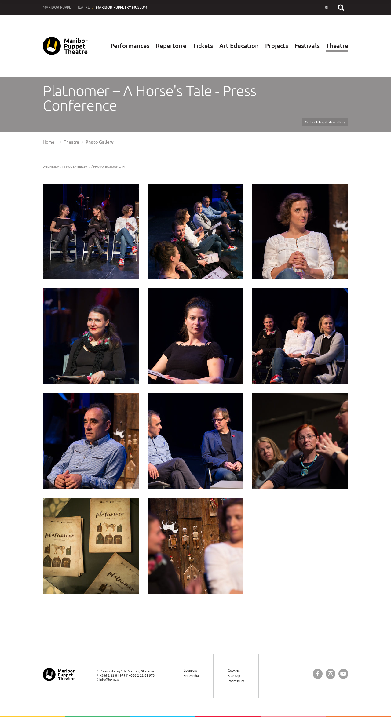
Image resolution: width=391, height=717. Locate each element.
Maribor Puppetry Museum (121, 7)
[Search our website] (341, 7)
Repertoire (171, 45)
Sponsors (190, 670)
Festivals (307, 45)
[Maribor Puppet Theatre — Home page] (65, 46)
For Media (191, 676)
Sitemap (234, 676)
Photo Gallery (100, 142)
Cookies (234, 670)
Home (48, 142)
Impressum (236, 681)
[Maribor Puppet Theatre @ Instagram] (330, 674)
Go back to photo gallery (325, 122)
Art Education (239, 45)
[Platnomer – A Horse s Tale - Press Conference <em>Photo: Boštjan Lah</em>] (91, 231)
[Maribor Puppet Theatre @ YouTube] (343, 674)
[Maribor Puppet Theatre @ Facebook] (318, 674)
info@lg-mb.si (109, 679)
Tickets (203, 45)
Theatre (337, 45)
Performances (130, 45)
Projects (276, 45)
